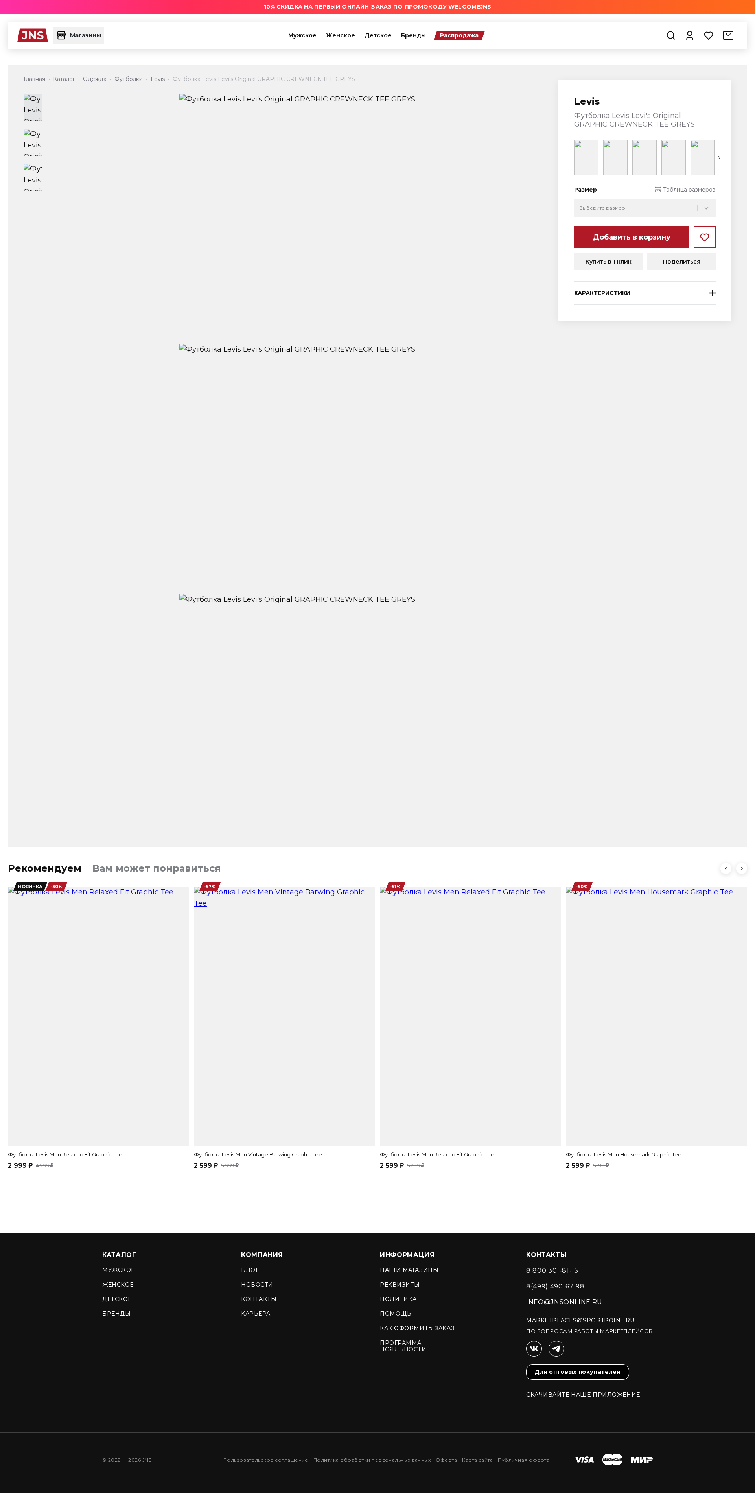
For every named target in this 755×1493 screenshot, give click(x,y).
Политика (398, 1299)
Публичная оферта (523, 1460)
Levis (587, 101)
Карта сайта (477, 1460)
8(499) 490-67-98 (555, 1286)
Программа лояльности (403, 1346)
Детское (378, 35)
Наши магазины (409, 1270)
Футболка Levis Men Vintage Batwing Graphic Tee (258, 1154)
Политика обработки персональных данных (372, 1460)
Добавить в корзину (631, 237)
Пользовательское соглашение (265, 1460)
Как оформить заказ (417, 1328)
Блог (250, 1270)
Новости (257, 1284)
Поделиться (681, 261)
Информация (407, 1255)
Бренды (413, 35)
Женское (340, 35)
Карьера (256, 1313)
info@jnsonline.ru (564, 1302)
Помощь (395, 1313)
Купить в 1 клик (609, 261)
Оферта (446, 1460)
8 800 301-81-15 (552, 1270)
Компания (262, 1255)
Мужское (302, 35)
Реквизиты (400, 1284)
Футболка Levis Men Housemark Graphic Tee (623, 1154)
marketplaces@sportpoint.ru (580, 1320)
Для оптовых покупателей (577, 1371)
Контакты (258, 1299)
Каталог (119, 1255)
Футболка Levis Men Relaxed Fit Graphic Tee (65, 1154)
